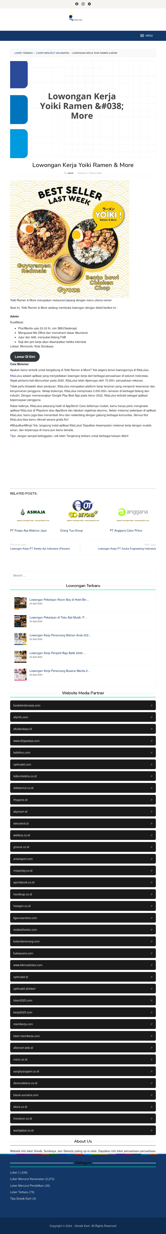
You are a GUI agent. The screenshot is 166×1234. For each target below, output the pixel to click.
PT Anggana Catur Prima (126, 530)
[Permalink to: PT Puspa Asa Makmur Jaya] (33, 512)
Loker (13, 1172)
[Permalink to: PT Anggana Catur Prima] (133, 512)
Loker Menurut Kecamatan (27, 1179)
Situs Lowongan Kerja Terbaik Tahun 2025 (45, 477)
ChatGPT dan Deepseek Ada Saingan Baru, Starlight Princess (58, 458)
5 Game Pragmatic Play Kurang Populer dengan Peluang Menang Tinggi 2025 (68, 445)
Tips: (13, 436)
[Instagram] (83, 4)
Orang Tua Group (71, 530)
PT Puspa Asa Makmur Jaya (28, 530)
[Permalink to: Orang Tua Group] (83, 512)
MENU (149, 36)
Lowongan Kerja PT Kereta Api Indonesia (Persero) (40, 546)
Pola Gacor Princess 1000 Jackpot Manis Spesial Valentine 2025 (59, 449)
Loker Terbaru (19, 1192)
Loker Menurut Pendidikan (27, 1185)
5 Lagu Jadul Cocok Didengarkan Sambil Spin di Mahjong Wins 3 (59, 454)
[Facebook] (77, 4)
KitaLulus (16, 376)
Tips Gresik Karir (21, 1198)
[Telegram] (89, 4)
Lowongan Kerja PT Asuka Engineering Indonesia (127, 546)
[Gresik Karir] (83, 17)
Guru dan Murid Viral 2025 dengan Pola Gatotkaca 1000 (54, 440)
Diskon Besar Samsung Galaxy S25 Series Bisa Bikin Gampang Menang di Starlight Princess (77, 463)
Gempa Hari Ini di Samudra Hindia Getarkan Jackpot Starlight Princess (63, 467)
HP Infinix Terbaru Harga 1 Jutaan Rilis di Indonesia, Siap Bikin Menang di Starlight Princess (77, 472)
